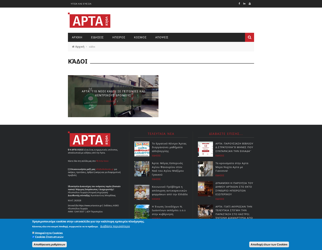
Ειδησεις (97, 37)
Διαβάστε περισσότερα (115, 226)
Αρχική (79, 46)
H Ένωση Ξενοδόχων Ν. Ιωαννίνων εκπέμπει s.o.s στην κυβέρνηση (169, 210)
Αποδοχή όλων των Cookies (269, 244)
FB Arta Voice (102, 161)
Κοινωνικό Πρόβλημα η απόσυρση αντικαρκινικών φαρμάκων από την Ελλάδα (170, 190)
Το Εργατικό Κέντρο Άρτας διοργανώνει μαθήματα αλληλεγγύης (169, 147)
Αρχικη (77, 37)
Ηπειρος (118, 37)
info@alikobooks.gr (105, 169)
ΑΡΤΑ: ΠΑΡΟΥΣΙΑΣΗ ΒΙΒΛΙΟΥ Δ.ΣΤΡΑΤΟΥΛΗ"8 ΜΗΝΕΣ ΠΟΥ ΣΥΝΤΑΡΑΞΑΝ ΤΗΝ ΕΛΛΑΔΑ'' (234, 147)
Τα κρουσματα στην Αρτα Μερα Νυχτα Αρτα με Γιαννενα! (232, 166)
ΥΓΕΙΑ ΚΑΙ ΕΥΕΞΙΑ (81, 3)
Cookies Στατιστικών (49, 237)
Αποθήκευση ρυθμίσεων (49, 244)
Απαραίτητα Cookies (49, 233)
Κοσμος (140, 37)
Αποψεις (161, 37)
